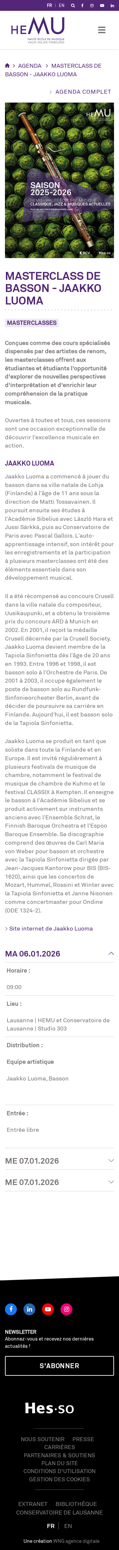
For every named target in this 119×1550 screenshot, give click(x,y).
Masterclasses (32, 322)
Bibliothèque (76, 1503)
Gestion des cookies (59, 1479)
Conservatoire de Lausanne (59, 1512)
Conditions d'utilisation (59, 1470)
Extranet (33, 1503)
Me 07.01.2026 (32, 1161)
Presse (83, 1439)
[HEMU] (41, 30)
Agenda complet (83, 91)
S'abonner (59, 1366)
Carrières (59, 1446)
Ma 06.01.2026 (32, 953)
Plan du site (59, 1463)
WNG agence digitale (76, 1541)
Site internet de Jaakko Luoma (51, 928)
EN (61, 5)
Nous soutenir (42, 1439)
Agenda (29, 65)
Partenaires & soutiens (59, 1455)
